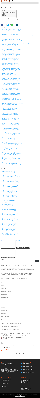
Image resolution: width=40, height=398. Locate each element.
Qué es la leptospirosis (4, 273)
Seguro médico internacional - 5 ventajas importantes (10, 162)
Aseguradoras (3, 283)
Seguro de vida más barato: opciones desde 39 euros (10, 112)
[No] (38, 395)
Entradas (4, 13)
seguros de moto (3, 307)
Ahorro (2, 282)
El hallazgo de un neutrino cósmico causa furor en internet (11, 65)
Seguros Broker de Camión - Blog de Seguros (10, 178)
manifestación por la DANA (35, 270)
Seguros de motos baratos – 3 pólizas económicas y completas (12, 164)
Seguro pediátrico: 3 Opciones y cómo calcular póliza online (11, 125)
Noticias (2, 286)
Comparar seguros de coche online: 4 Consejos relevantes (11, 139)
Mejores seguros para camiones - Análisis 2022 (9, 147)
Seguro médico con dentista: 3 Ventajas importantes (10, 128)
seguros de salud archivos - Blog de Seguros (9, 228)
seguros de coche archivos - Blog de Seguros (9, 218)
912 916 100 (28, 379)
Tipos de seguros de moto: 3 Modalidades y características (11, 134)
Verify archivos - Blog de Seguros (7, 235)
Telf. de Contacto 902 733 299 (6, 379)
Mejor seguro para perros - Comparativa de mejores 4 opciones (12, 155)
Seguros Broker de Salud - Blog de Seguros (10, 190)
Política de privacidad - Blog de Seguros (8, 200)
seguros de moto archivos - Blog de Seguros (9, 225)
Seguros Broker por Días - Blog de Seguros (9, 192)
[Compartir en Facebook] (3, 25)
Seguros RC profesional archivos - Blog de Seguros (10, 233)
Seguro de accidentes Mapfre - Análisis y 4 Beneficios (10, 154)
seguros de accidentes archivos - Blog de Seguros (10, 210)
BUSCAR (2, 259)
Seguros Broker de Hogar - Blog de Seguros (10, 191)
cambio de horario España (32, 265)
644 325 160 (28, 381)
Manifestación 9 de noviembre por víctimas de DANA (10, 73)
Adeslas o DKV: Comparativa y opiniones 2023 (9, 104)
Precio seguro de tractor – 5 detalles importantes (10, 145)
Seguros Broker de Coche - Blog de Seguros (10, 196)
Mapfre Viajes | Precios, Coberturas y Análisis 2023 (10, 115)
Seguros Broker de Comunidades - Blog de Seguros (11, 185)
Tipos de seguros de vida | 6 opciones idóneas (9, 132)
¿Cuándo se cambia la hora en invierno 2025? (9, 45)
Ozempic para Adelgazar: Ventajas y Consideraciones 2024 (11, 85)
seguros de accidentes (4, 289)
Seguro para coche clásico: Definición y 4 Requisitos (10, 144)
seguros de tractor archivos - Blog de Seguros (9, 229)
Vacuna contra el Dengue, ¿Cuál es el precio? (9, 95)
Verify (2, 319)
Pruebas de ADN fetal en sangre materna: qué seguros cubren (12, 33)
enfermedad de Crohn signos (11, 268)
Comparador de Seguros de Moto (27, 366)
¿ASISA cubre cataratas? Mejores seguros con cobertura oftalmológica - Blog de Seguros (16, 43)
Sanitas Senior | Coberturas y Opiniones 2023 (9, 120)
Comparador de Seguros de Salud (27, 369)
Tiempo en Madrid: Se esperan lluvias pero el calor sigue (11, 55)
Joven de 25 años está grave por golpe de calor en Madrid (11, 49)
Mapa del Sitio (4, 386)
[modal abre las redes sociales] (17, 25)
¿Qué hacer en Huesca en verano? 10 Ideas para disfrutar (11, 83)
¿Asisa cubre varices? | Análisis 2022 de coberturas (10, 122)
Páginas (4, 14)
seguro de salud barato (28, 273)
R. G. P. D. (3, 382)
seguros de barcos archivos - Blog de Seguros (9, 214)
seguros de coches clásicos (5, 300)
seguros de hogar (4, 306)
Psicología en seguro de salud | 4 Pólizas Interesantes (10, 124)
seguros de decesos (4, 304)
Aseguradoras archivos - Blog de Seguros (8, 205)
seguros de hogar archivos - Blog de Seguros (9, 224)
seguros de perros (4, 309)
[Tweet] (9, 25)
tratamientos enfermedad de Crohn (23, 278)
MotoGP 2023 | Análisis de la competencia (9, 102)
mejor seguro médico (14, 272)
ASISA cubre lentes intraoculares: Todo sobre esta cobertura (11, 39)
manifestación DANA (28, 270)
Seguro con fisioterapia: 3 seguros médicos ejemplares (11, 133)
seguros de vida (3, 315)
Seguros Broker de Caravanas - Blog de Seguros (10, 173)
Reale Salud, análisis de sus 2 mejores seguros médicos (11, 107)
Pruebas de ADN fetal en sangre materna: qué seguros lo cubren (11, 327)
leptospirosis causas (31, 269)
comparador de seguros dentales (8, 267)
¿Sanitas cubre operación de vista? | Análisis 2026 (10, 44)
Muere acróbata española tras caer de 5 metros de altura (11, 46)
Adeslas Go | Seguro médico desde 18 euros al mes (10, 123)
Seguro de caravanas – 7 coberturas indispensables (10, 149)
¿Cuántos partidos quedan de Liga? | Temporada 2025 (10, 59)
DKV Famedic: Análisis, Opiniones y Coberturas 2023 (10, 117)
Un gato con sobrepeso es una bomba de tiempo (10, 100)
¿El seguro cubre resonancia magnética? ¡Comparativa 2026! (11, 29)
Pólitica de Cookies (5, 383)
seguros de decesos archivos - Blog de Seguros (9, 223)
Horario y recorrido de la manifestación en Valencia (18, 269)
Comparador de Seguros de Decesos (28, 372)
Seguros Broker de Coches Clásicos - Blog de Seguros (11, 176)
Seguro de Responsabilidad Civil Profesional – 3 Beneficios (11, 142)
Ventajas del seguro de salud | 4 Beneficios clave (10, 113)
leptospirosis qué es (8, 270)
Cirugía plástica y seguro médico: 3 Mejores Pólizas (10, 135)
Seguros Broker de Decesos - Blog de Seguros (10, 186)
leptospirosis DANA (3, 270)
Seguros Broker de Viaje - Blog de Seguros (9, 183)
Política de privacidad (5, 380)
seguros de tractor (4, 312)
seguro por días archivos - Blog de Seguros (9, 209)
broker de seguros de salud (6, 265)
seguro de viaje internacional (7, 274)
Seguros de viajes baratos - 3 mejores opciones (9, 157)
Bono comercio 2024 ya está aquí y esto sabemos (10, 88)
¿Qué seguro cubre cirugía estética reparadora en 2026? (11, 30)
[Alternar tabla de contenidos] (14, 11)
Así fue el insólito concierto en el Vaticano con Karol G (10, 48)
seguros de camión (4, 295)
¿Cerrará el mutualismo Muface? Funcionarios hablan (10, 74)
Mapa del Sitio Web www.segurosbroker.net (9, 12)
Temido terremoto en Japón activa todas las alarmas (10, 68)
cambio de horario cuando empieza (23, 265)
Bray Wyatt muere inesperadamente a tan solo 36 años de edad (12, 103)
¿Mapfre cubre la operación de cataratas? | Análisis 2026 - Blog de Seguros (14, 40)
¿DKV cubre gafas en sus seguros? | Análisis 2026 (10, 38)
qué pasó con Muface (10, 273)
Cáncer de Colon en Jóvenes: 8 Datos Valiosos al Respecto (11, 93)
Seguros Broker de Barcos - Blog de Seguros (10, 172)
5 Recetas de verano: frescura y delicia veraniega (10, 84)
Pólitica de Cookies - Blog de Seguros (8, 197)
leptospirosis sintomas (15, 270)
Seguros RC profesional (5, 316)
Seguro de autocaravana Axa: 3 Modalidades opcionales (11, 150)
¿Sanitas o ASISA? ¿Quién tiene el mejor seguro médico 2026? (12, 41)
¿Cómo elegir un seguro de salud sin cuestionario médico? (11, 34)
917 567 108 (28, 380)
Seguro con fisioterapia (18, 273)
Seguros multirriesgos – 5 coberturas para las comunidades (11, 153)
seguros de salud (4, 310)
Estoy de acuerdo (17, 396)
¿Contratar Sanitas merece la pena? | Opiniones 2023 (10, 118)
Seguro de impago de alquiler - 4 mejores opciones (10, 159)
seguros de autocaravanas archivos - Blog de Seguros (10, 213)
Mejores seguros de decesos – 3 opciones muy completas (11, 158)
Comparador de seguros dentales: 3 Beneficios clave (10, 130)
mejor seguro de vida (5, 272)
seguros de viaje (3, 313)
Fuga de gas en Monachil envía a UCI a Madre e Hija (10, 89)
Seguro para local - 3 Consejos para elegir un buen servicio (11, 152)
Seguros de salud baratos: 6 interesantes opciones (10, 138)
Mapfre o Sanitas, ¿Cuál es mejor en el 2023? (9, 119)
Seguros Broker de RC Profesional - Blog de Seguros (11, 180)
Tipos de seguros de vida (13, 278)
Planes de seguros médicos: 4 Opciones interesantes (10, 127)
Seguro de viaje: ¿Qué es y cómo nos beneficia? (9, 105)
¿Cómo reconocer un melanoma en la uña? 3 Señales (10, 80)
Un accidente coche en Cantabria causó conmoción (10, 63)
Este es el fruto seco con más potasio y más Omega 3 (10, 90)
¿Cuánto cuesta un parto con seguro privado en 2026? (10, 31)
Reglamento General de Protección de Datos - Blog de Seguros (12, 199)
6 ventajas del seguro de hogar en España (8, 109)
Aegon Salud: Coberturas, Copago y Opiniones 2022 (10, 129)
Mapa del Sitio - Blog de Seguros (7, 170)
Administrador (4, 385)
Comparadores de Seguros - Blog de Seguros (9, 171)
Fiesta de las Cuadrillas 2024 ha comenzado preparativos (11, 94)
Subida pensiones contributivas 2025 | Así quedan (10, 70)
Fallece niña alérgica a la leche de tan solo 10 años (10, 79)
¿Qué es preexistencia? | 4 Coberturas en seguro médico (11, 140)
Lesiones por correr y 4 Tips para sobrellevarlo (9, 98)
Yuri (4, 337)
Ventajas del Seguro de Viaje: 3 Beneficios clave (9, 108)
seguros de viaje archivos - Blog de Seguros (9, 230)
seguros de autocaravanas (5, 292)
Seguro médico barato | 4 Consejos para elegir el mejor (11, 110)
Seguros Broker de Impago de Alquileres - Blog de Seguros (12, 182)
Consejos (2, 285)
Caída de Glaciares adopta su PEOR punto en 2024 (10, 92)
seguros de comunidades (5, 303)
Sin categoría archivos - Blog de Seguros (8, 234)
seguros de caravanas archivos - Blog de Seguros (10, 216)
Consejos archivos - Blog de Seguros (7, 206)
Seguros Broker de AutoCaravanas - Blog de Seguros (11, 175)
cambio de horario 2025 (16, 265)
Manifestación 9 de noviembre (22, 270)
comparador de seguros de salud (26, 266)
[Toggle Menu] (38, 3)
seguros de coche (4, 298)
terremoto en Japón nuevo (4, 278)
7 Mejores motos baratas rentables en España (9, 60)
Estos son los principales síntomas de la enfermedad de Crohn (12, 69)
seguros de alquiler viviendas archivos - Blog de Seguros (11, 211)
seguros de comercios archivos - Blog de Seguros (10, 220)
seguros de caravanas (4, 297)
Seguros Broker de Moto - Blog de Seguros (9, 195)
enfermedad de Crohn (4, 268)
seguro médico (16, 274)
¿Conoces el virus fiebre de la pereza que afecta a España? (11, 78)
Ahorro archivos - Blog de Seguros (7, 204)
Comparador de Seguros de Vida (27, 370)
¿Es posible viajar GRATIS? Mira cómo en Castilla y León (11, 58)
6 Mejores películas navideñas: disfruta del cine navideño (11, 97)
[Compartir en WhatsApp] (13, 25)
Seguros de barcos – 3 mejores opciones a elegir (9, 148)
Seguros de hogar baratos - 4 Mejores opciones (9, 163)
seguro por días (3, 288)
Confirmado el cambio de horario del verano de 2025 (10, 64)
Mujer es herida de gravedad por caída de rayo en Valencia (11, 54)
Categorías (4, 15)
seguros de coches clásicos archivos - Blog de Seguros (10, 219)
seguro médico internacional (27, 274)
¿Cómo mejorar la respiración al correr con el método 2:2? (11, 99)
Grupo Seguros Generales (6, 269)
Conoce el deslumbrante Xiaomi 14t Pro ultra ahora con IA (11, 75)
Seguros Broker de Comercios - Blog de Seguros (10, 181)
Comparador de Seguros (26, 363)
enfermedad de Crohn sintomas (19, 268)
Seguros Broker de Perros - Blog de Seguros (10, 188)
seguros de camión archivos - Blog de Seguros (9, 215)
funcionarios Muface (26, 268)
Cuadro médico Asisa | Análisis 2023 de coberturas (10, 114)
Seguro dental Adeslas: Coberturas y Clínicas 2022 (10, 137)
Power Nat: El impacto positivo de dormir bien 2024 (10, 87)
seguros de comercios (4, 301)
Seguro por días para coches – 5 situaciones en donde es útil (12, 143)
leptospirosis (27, 269)
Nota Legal (23, 396)
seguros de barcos (4, 294)
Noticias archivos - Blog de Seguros (7, 208)
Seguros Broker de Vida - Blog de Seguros (9, 187)
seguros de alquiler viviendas (6, 291)
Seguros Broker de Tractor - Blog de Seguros (10, 177)
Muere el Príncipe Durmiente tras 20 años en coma (10, 53)
